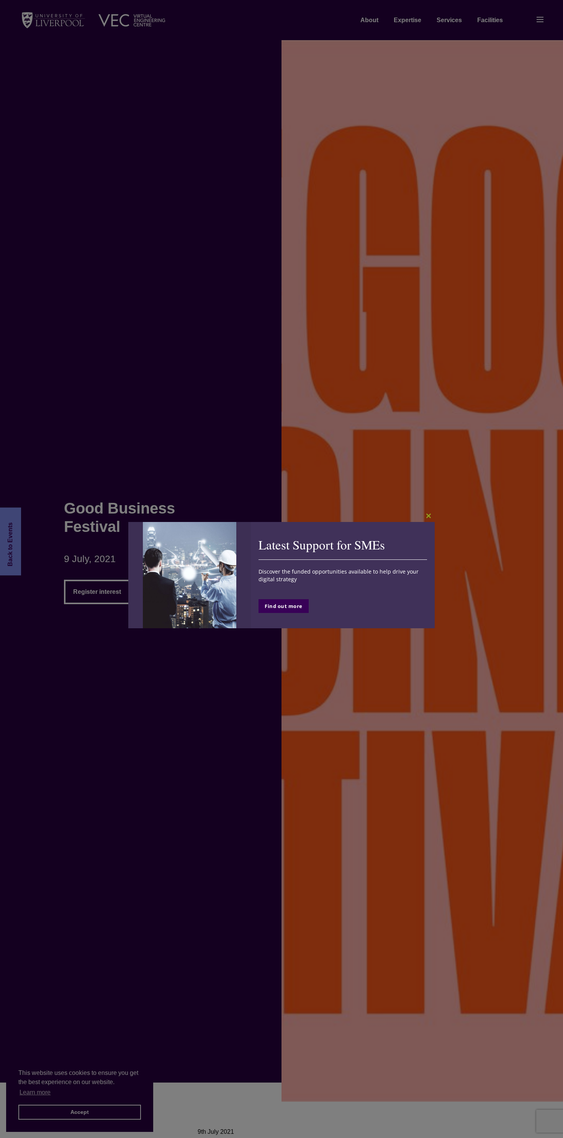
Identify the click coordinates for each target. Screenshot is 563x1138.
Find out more (284, 606)
